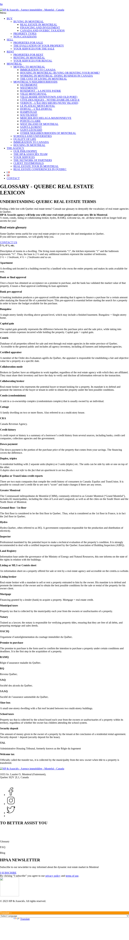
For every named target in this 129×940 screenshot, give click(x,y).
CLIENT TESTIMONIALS (28, 163)
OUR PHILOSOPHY (25, 151)
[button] (64, 12)
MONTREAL (14, 63)
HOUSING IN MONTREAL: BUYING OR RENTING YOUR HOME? (60, 72)
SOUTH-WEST (29, 115)
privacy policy (52, 875)
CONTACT (13, 178)
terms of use (72, 875)
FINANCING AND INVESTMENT (40, 27)
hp (1, 4)
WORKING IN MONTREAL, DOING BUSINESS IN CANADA (56, 75)
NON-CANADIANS (25, 36)
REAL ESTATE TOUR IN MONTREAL (36, 166)
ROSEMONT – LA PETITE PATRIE (40, 90)
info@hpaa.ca (28, 783)
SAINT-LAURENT (31, 127)
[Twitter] (11, 803)
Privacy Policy (7, 909)
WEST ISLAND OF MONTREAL (39, 124)
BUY (10, 18)
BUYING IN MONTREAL (28, 21)
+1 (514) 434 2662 (10, 783)
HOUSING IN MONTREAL (29, 145)
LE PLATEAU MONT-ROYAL (37, 106)
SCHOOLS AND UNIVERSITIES (32, 136)
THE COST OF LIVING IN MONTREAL (43, 78)
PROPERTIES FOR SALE (28, 42)
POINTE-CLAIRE (30, 121)
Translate (25, 919)
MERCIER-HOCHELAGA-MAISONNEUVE (45, 118)
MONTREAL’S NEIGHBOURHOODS (35, 81)
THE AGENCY (15, 148)
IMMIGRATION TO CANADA (38, 69)
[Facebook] (11, 794)
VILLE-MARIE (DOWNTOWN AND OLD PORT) (48, 96)
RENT (10, 51)
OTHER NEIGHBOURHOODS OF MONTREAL (48, 133)
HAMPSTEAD (28, 112)
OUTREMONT (28, 84)
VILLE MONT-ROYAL (33, 93)
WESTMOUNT (29, 87)
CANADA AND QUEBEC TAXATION (42, 30)
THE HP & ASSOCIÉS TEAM (30, 154)
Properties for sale (9, 830)
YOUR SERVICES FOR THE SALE (33, 48)
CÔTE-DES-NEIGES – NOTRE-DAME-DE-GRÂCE (50, 99)
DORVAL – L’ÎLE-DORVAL (36, 109)
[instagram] (11, 812)
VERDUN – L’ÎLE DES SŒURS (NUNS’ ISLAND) (49, 102)
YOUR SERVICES (24, 157)
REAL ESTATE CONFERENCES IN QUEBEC (40, 169)
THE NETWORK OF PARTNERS (32, 160)
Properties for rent (9, 835)
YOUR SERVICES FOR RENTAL (32, 60)
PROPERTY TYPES (24, 33)
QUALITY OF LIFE (24, 139)
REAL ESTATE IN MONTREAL (38, 24)
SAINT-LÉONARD (31, 130)
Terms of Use (7, 906)
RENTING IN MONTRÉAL (29, 57)
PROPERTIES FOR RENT (28, 54)
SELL (10, 39)
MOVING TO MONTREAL (29, 66)
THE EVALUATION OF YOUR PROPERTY (38, 45)
